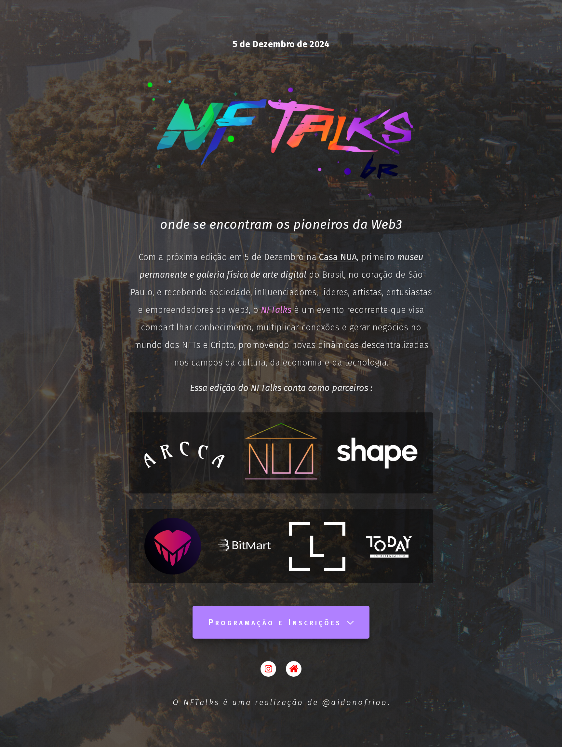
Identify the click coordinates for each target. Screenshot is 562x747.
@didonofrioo (354, 702)
